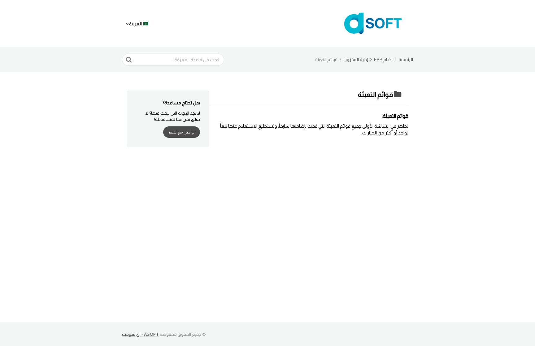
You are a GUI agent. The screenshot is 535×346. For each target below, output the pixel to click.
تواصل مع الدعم (181, 132)
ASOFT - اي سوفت (140, 334)
